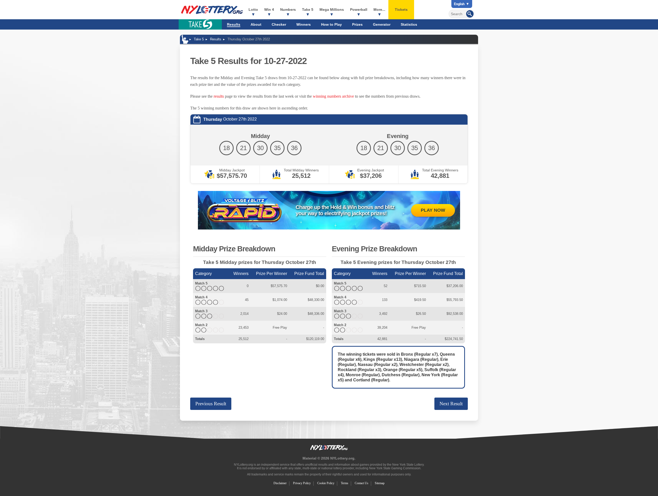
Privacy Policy (302, 483)
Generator (381, 24)
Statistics (409, 24)
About (256, 24)
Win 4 (269, 9)
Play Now (433, 210)
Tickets (401, 9)
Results (233, 24)
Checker (279, 24)
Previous (210, 403)
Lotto (253, 9)
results (219, 96)
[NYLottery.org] (212, 9)
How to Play (331, 24)
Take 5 (307, 9)
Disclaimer (280, 483)
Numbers (288, 9)
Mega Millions (331, 9)
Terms (344, 483)
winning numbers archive (333, 96)
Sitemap (380, 483)
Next (451, 403)
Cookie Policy (325, 483)
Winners (303, 24)
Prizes (357, 24)
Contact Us (361, 483)
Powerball (358, 9)
